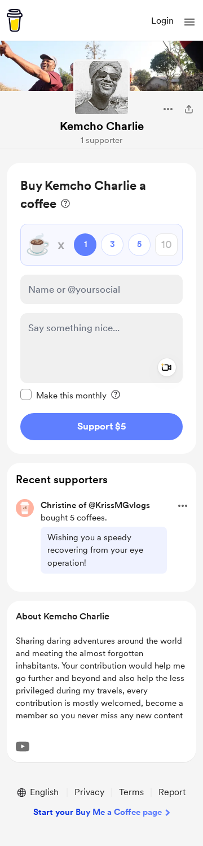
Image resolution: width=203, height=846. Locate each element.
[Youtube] (22, 746)
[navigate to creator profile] (101, 87)
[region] (101, 308)
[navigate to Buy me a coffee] (15, 20)
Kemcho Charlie (102, 126)
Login (162, 20)
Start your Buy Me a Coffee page (97, 812)
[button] (189, 22)
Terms (131, 792)
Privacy (89, 792)
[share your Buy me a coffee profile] (189, 109)
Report (172, 792)
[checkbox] (63, 395)
